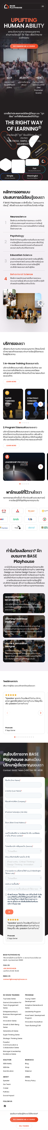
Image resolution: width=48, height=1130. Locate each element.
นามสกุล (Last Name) (13, 791)
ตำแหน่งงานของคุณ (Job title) (16, 812)
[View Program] (24, 467)
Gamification (8, 1071)
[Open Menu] (43, 6)
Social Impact (8, 1095)
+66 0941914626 (9, 968)
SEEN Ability (7, 1063)
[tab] (19, 422)
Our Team (7, 1084)
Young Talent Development (30, 1000)
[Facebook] (5, 1106)
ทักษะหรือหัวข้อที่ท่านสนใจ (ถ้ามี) (17, 857)
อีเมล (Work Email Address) (15, 823)
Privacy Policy (30, 1080)
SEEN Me (6, 1067)
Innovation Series (10, 1021)
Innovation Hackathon (34, 1022)
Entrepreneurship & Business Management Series (12, 1014)
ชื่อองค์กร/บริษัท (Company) (15, 801)
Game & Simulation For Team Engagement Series (12, 1005)
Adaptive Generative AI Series (34, 1006)
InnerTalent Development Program (35, 1016)
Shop (27, 1067)
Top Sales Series (9, 999)
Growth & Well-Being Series (11, 1025)
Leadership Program (33, 1012)
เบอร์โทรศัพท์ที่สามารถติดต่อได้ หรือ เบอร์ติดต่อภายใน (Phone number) (22, 834)
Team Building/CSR (33, 1025)
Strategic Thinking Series (12, 1038)
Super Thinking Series (11, 1035)
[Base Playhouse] (13, 6)
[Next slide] (40, 404)
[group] (24, 222)
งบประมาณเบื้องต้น (12, 884)
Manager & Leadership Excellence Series (12, 1052)
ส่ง (9, 912)
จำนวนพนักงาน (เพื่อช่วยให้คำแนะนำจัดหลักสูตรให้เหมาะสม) (23, 872)
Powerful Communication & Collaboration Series (11, 1045)
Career (5, 1088)
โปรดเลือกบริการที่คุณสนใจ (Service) (19, 846)
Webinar (28, 1071)
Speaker (6, 1080)
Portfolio (6, 1092)
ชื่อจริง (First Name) (12, 780)
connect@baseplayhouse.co (15, 979)
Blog (27, 1063)
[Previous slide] (7, 404)
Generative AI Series (10, 1031)
